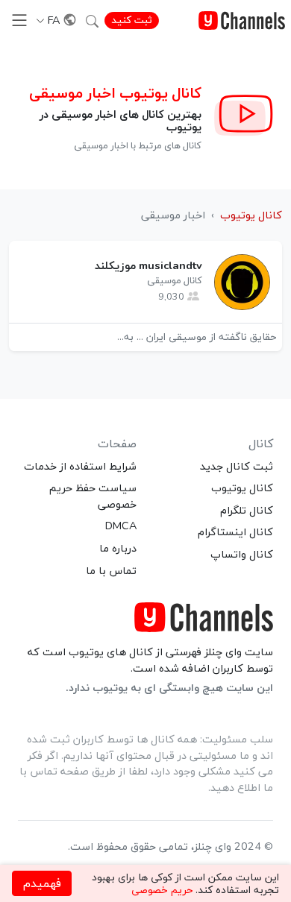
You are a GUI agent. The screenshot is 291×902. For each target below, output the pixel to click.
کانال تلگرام (246, 509)
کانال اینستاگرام (235, 531)
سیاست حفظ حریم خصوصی (93, 495)
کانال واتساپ (241, 553)
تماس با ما (111, 570)
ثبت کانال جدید (236, 465)
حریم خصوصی (162, 890)
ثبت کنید (131, 20)
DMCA (121, 525)
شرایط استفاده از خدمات (80, 465)
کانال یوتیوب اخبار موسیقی (115, 93)
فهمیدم (42, 883)
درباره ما (118, 547)
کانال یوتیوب (242, 487)
